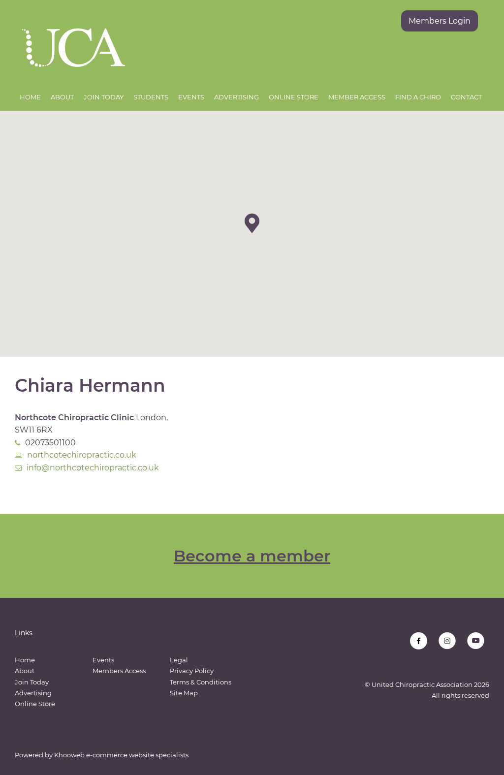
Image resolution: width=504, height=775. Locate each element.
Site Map (184, 693)
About (62, 97)
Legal (179, 660)
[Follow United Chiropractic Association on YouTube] (475, 641)
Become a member (252, 555)
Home (30, 97)
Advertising (236, 97)
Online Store (293, 97)
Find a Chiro (418, 97)
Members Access (119, 671)
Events (191, 97)
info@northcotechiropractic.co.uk (93, 467)
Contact (466, 97)
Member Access (356, 97)
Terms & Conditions (200, 682)
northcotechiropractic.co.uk (81, 455)
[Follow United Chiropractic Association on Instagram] (447, 641)
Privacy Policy (192, 671)
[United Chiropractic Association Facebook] (418, 641)
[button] (252, 223)
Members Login (440, 21)
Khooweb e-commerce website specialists (121, 755)
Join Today (104, 97)
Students (150, 97)
